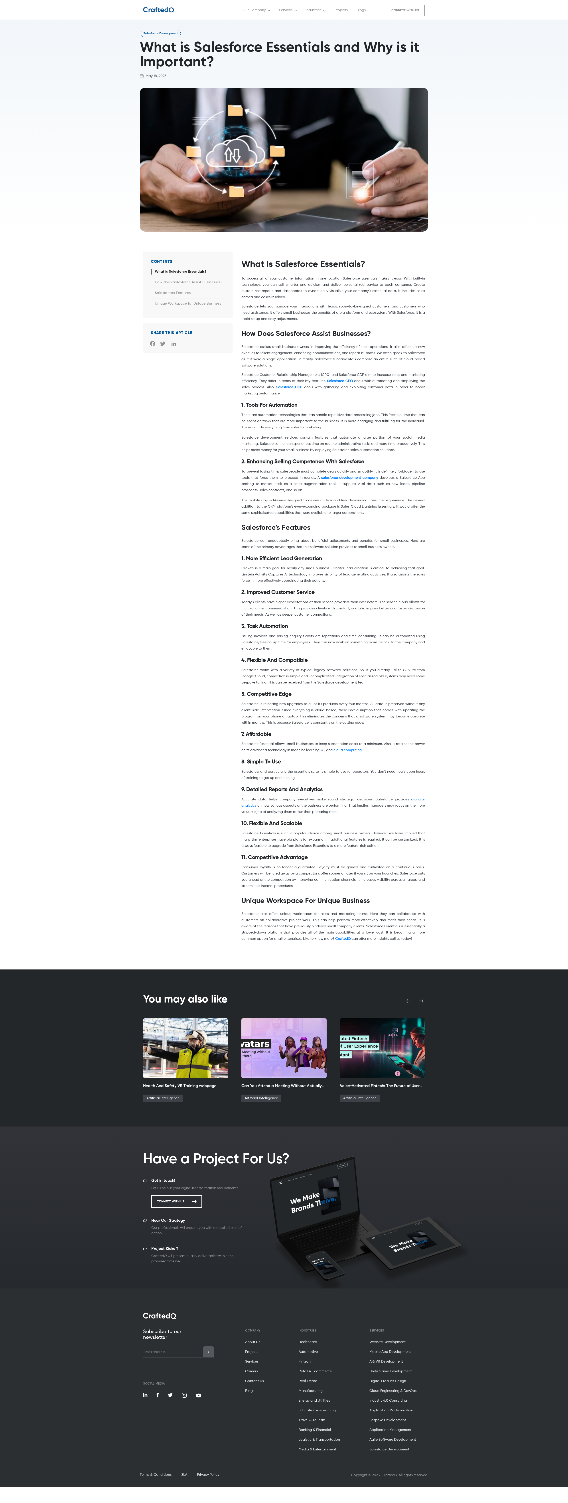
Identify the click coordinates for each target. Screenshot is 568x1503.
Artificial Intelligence (163, 1098)
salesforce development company (349, 478)
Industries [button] (313, 10)
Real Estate (308, 1381)
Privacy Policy (208, 1475)
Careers (251, 1371)
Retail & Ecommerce (315, 1371)
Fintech (305, 1361)
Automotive (308, 1352)
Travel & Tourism (312, 1420)
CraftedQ (343, 939)
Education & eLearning (317, 1410)
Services (251, 1361)
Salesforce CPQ (340, 381)
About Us (252, 1342)
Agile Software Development (392, 1440)
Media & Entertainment (317, 1449)
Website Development (387, 1342)
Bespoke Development (387, 1420)
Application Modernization (391, 1410)
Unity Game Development (390, 1371)
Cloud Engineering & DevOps (392, 1391)
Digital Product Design (387, 1381)
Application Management (390, 1430)
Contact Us (254, 1381)
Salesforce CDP (289, 387)
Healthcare (308, 1342)
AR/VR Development (386, 1361)
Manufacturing (311, 1391)
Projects (251, 1352)
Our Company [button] (254, 10)
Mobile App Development (390, 1352)
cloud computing (347, 750)
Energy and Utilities (314, 1401)
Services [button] (285, 10)
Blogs (249, 1391)
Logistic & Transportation (319, 1440)
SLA (184, 1475)
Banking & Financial (315, 1430)
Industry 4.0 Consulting (388, 1401)
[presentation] (409, 1001)
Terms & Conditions (156, 1475)
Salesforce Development (389, 1449)
